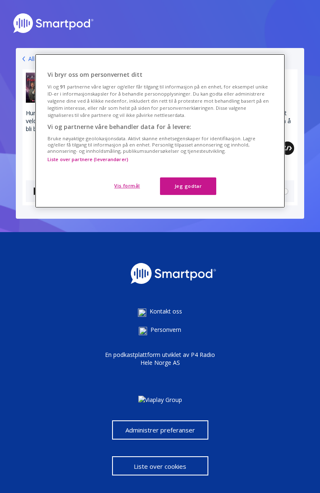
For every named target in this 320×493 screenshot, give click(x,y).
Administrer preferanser (160, 430)
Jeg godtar (188, 186)
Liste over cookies (160, 466)
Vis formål (127, 185)
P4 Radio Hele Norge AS (177, 359)
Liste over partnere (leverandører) (88, 159)
